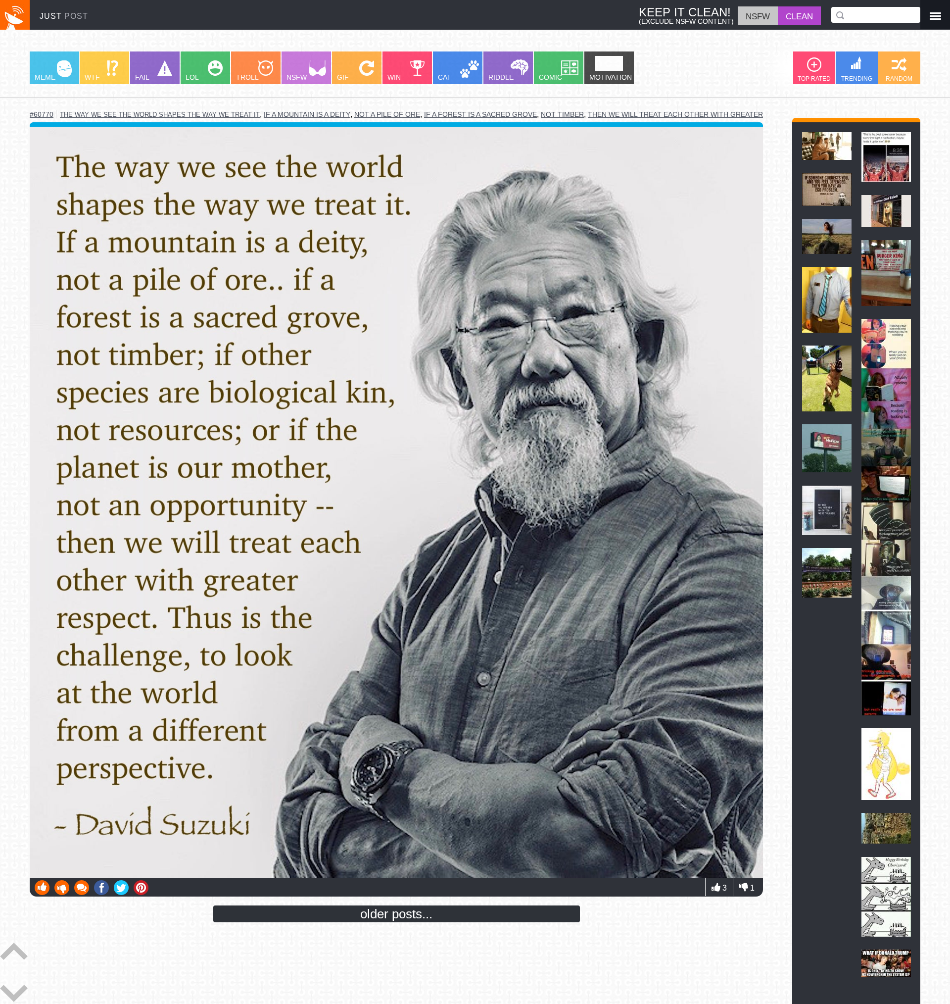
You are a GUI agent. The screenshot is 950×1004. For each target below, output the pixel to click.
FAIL (142, 77)
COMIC (550, 77)
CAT (444, 77)
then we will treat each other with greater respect (692, 114)
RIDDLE (501, 77)
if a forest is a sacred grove (480, 114)
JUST (64, 15)
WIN (394, 77)
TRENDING (856, 78)
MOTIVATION (610, 77)
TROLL (247, 77)
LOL (192, 77)
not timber (562, 114)
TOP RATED (814, 78)
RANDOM (899, 78)
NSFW (296, 77)
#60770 (41, 114)
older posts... (396, 914)
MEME (45, 77)
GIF (343, 77)
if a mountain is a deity (307, 114)
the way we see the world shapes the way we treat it (160, 114)
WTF (92, 77)
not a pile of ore (387, 114)
